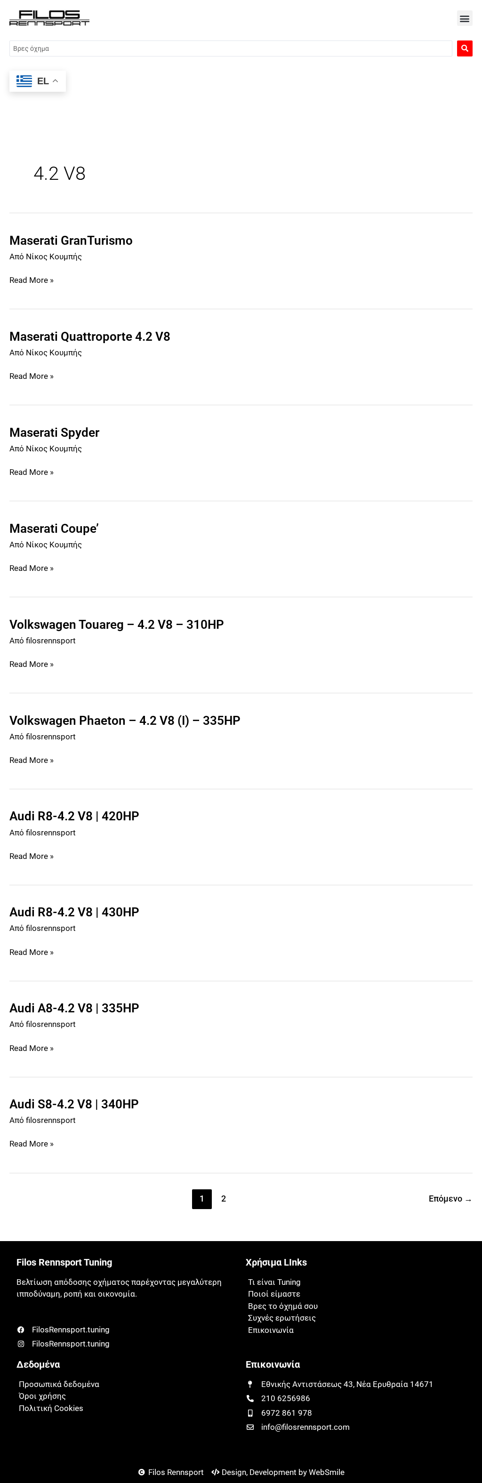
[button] (465, 18)
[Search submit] (465, 48)
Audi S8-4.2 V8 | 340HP (74, 1104)
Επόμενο (451, 1198)
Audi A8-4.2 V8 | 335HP (74, 1008)
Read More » (31, 279)
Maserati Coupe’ (54, 528)
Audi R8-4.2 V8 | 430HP (74, 912)
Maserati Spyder (54, 432)
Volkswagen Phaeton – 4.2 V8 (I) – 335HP (125, 720)
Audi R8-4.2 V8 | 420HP (74, 816)
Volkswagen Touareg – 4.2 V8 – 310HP (116, 624)
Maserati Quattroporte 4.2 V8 (89, 336)
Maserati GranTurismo (71, 240)
